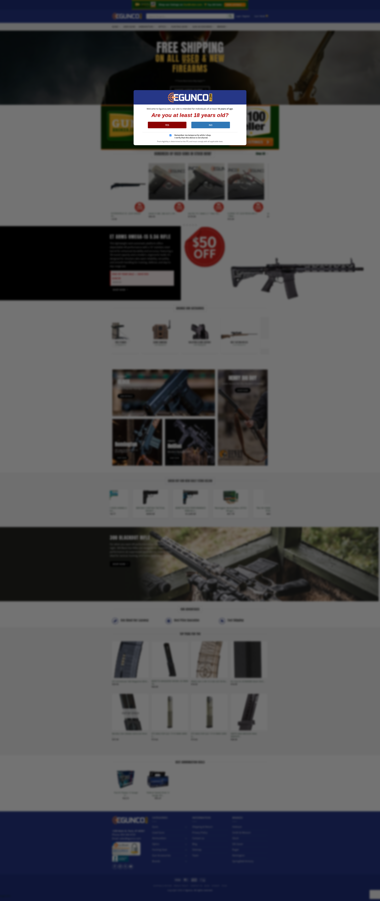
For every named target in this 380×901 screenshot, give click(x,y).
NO (211, 125)
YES (167, 125)
